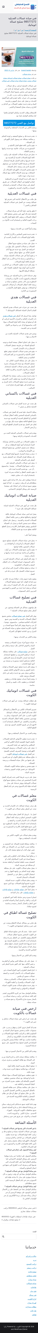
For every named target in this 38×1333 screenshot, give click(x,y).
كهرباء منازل (31, 1303)
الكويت (18, 1326)
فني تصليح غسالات (18, 616)
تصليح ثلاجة (32, 1272)
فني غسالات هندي (9, 316)
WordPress (18, 1329)
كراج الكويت (32, 1299)
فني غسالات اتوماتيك (19, 754)
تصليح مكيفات (28, 892)
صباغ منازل (32, 1280)
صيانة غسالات (26, 74)
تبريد (34, 1260)
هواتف (34, 1315)
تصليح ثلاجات (7, 889)
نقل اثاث (33, 1311)
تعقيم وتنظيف (31, 1276)
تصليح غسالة (23, 81)
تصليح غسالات (26, 78)
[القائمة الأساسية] (3, 6)
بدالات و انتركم (31, 1256)
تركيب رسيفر (31, 1268)
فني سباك (32, 1295)
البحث (34, 1231)
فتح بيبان (33, 1291)
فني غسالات (5, 81)
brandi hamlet (26, 70)
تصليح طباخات (19, 889)
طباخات (33, 1287)
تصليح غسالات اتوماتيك (14, 78)
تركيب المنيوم (31, 1264)
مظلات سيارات (31, 1307)
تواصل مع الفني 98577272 (19, 122)
